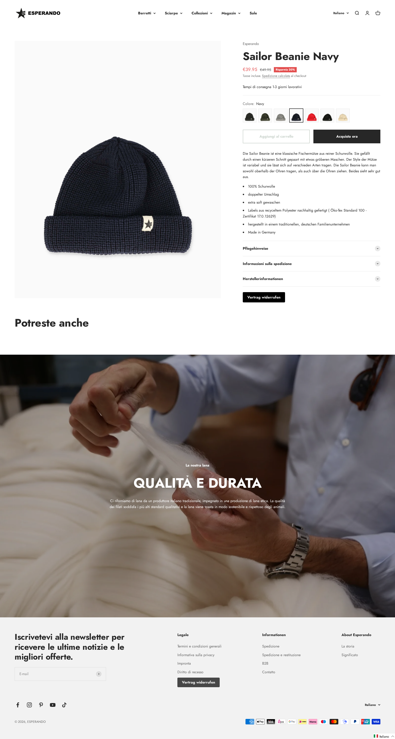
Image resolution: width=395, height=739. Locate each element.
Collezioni (200, 13)
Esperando (251, 43)
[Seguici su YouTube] (53, 705)
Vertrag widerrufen (198, 682)
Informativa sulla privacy (195, 655)
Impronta (184, 663)
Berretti (144, 13)
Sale (253, 13)
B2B (265, 663)
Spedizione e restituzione (281, 655)
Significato (350, 655)
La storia (348, 646)
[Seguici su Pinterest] (41, 705)
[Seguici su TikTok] (64, 705)
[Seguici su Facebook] (18, 705)
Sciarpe (171, 13)
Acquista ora (347, 136)
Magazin (229, 13)
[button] (384, 736)
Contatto (268, 672)
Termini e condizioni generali (199, 646)
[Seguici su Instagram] (29, 705)
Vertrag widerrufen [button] (263, 297)
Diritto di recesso (190, 672)
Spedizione (270, 646)
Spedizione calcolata (276, 75)
